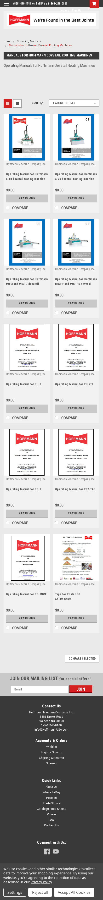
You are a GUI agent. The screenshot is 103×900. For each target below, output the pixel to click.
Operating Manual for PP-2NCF (26, 594)
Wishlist (51, 747)
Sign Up (76, 10)
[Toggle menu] (6, 6)
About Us (51, 787)
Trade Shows (51, 803)
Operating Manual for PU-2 (23, 384)
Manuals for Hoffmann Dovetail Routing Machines (40, 45)
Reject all (40, 892)
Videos (51, 814)
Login (63, 10)
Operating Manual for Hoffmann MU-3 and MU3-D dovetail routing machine (27, 284)
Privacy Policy (41, 882)
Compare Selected (82, 658)
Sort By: (37, 103)
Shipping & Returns (51, 758)
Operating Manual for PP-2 (23, 489)
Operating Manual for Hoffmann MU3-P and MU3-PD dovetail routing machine (76, 284)
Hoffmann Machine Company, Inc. (26, 164)
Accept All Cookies (74, 892)
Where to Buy (51, 792)
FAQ (51, 820)
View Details (27, 198)
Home (7, 41)
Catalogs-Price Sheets (51, 809)
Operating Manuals (29, 41)
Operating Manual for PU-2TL (74, 384)
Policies (51, 798)
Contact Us (51, 825)
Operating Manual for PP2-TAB (75, 489)
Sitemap (51, 763)
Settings (14, 892)
